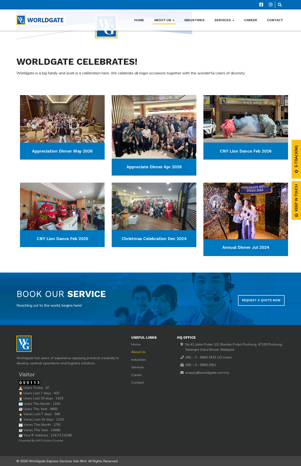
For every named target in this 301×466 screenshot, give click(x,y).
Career (250, 20)
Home (139, 20)
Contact (275, 20)
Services (223, 20)
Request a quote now (261, 300)
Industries (194, 20)
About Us (163, 20)
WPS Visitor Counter (49, 440)
